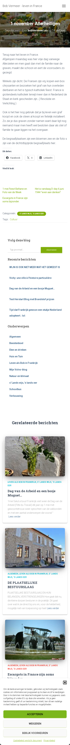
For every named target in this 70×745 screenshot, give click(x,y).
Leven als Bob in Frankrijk (23, 363)
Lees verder (14, 516)
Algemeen (15, 336)
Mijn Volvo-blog (18, 369)
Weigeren (35, 723)
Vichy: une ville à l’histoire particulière (30, 278)
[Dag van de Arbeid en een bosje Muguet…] (35, 456)
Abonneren (51, 250)
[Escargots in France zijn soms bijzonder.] (35, 639)
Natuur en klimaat (19, 376)
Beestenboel (16, 343)
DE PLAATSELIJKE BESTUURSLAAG (22, 585)
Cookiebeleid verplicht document (27, 740)
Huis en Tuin (16, 356)
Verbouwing (16, 396)
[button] (65, 682)
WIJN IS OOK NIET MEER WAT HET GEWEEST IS (34, 267)
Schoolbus (15, 389)
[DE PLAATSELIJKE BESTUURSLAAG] (35, 547)
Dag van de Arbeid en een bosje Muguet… (32, 288)
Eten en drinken (17, 349)
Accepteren (35, 714)
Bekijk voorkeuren (35, 733)
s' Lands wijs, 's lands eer (32, 214)
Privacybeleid (49, 740)
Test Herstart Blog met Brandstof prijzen (31, 299)
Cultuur (14, 219)
